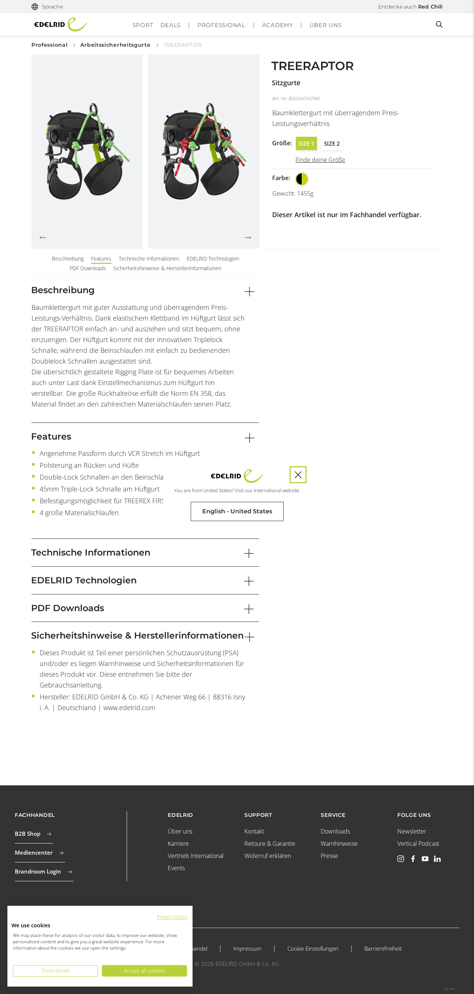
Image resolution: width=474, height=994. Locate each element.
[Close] (298, 474)
